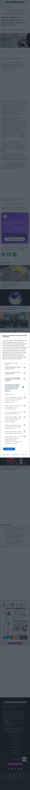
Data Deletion (5, 454)
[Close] (26, 335)
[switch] (24, 367)
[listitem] (15, 364)
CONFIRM (9, 449)
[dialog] (15, 395)
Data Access (15, 454)
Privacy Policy (24, 454)
